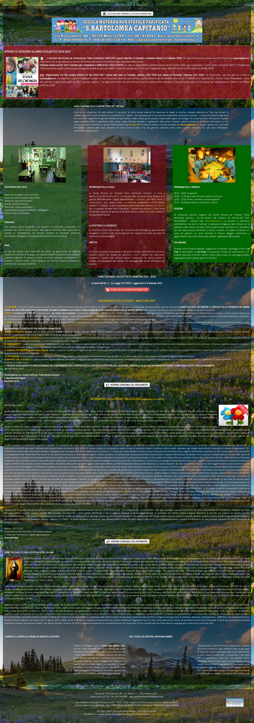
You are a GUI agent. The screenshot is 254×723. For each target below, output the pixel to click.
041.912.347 (134, 124)
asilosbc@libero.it (188, 124)
